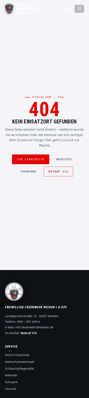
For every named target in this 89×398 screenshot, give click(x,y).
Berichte (64, 159)
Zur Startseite (30, 159)
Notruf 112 (58, 171)
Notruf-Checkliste (17, 355)
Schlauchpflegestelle (19, 369)
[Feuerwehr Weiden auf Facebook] (58, 9)
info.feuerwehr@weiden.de (34, 327)
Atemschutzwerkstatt (19, 362)
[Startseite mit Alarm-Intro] (9, 9)
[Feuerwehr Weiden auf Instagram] (68, 9)
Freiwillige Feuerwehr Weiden (27, 9)
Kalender (11, 375)
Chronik (10, 389)
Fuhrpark (28, 171)
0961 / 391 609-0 (28, 322)
